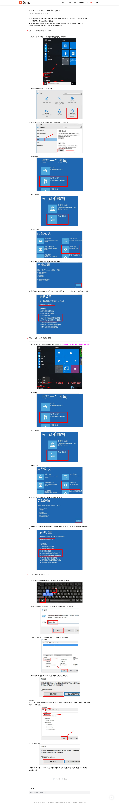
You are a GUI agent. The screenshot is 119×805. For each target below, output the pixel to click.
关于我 (96, 2)
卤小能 (32, 14)
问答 (88, 2)
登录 (36, 792)
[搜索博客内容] (102, 2)
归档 (75, 2)
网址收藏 (81, 2)
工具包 (69, 2)
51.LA (79, 802)
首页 (63, 2)
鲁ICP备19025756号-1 (71, 802)
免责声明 (83, 802)
